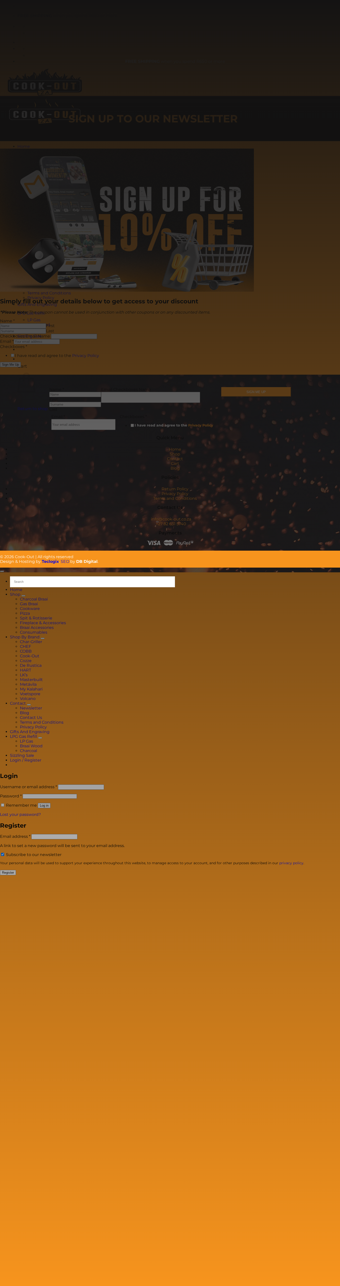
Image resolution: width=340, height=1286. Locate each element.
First (53, 399)
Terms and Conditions (175, 498)
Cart (175, 463)
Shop (175, 454)
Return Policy (175, 489)
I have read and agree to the (174, 425)
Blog (175, 468)
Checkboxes (133, 416)
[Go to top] (2, 571)
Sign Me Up (256, 392)
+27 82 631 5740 (171, 523)
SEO (65, 561)
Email (58, 416)
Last (53, 409)
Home (175, 449)
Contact (175, 458)
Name (56, 389)
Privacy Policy (200, 425)
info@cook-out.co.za (171, 519)
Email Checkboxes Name (126, 389)
